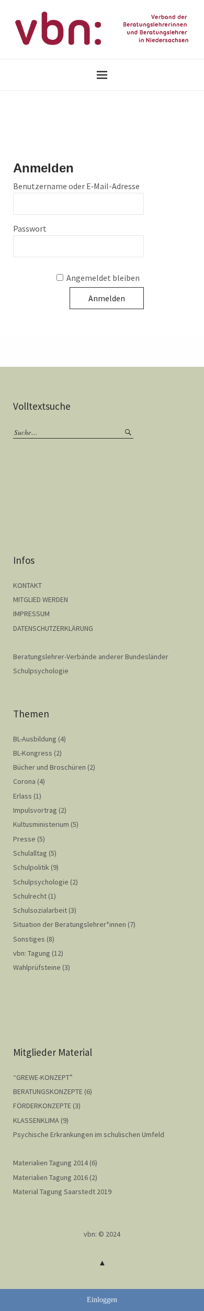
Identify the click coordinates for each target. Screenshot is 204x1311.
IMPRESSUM (31, 613)
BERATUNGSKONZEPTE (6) (52, 1091)
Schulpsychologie (41, 670)
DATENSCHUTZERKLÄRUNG (53, 628)
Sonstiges (29, 939)
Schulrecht (30, 896)
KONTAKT (27, 585)
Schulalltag (30, 853)
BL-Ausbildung (34, 739)
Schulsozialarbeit (40, 910)
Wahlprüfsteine (37, 967)
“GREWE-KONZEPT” (43, 1077)
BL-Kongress (32, 753)
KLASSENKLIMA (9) (41, 1120)
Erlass (22, 796)
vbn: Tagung (31, 953)
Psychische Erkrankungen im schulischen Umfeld (88, 1134)
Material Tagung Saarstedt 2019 (62, 1191)
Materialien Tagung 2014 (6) (55, 1162)
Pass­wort (30, 228)
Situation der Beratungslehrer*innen (69, 924)
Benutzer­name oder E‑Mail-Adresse (76, 186)
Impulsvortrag (35, 810)
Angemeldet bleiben (103, 277)
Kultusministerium (41, 824)
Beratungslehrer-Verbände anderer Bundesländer (90, 656)
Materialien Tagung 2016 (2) (55, 1177)
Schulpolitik (31, 867)
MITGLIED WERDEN (40, 599)
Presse (24, 839)
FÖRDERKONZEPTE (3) (47, 1105)
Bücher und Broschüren (49, 767)
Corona (24, 781)
